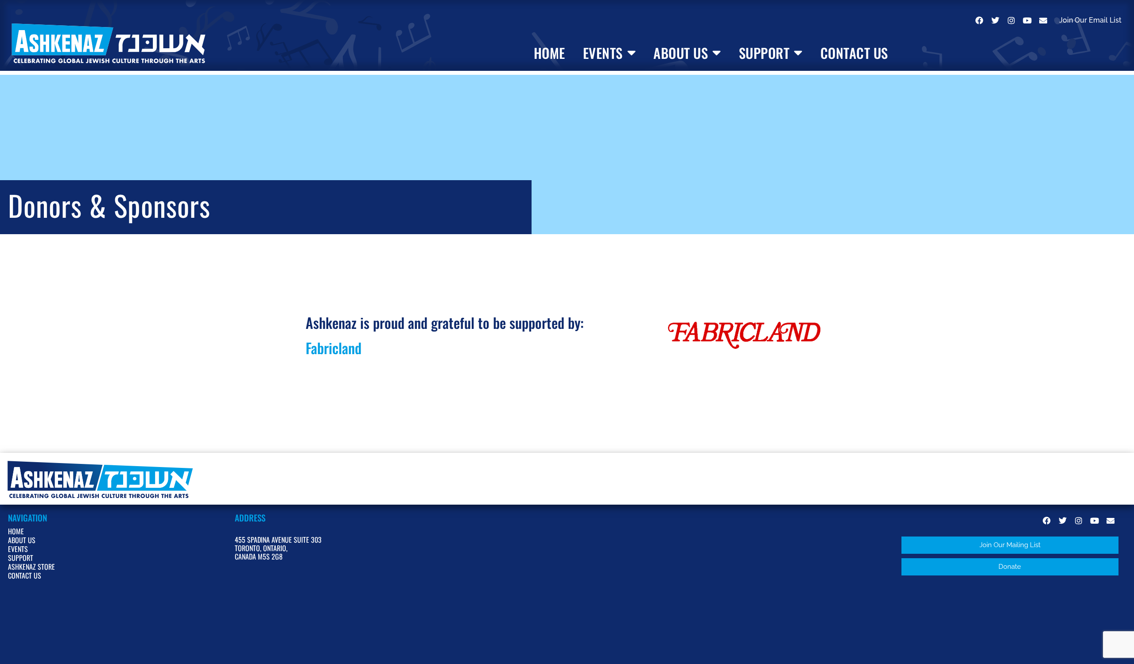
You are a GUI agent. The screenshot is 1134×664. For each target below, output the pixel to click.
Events (603, 53)
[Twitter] (995, 20)
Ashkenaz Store (31, 566)
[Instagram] (1011, 20)
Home (549, 53)
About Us (680, 53)
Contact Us (854, 53)
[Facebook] (979, 20)
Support (764, 53)
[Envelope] (1043, 20)
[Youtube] (1027, 20)
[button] (1009, 545)
